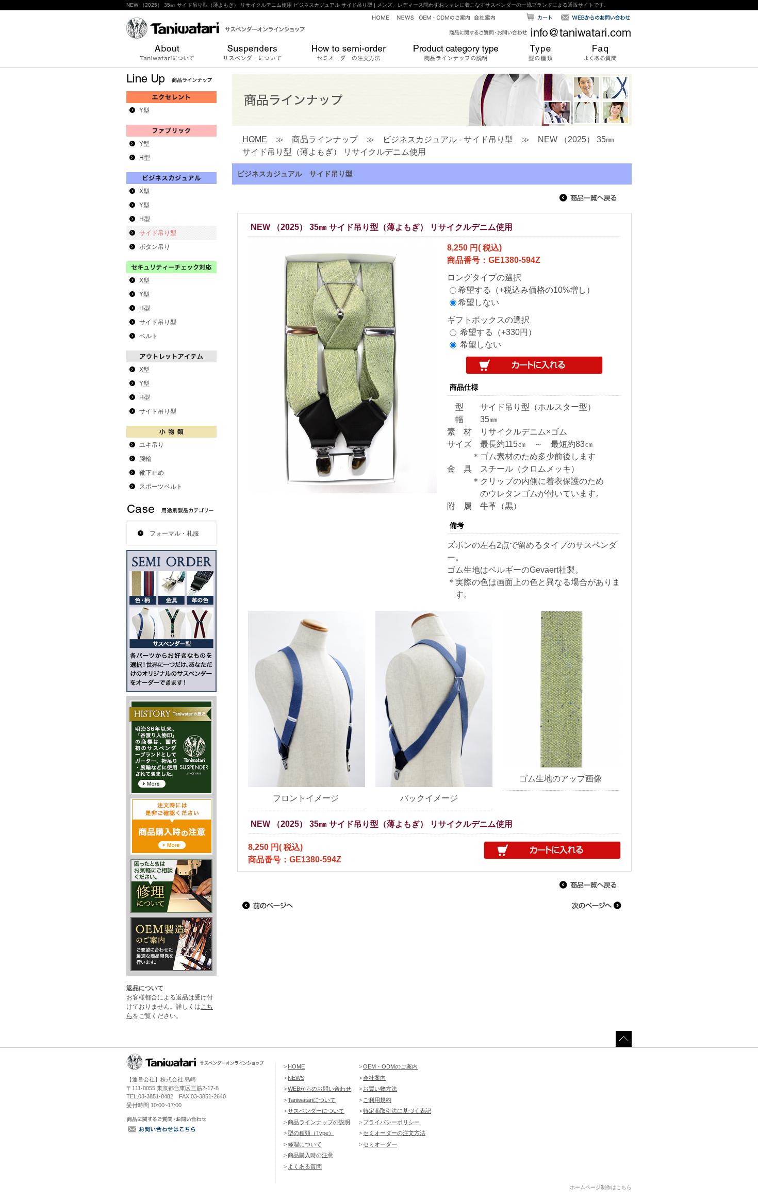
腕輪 (145, 458)
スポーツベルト (161, 486)
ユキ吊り (151, 444)
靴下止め (151, 472)
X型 (144, 191)
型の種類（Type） (311, 1133)
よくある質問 (305, 1166)
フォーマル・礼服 (174, 533)
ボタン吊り (154, 247)
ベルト (148, 336)
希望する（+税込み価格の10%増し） (526, 290)
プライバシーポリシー (391, 1122)
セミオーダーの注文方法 (394, 1133)
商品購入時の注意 (310, 1155)
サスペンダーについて (316, 1111)
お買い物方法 (380, 1089)
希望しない (478, 302)
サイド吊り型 (157, 233)
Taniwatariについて (312, 1100)
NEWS (296, 1078)
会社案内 (374, 1078)
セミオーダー (380, 1144)
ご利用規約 (377, 1100)
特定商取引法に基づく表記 (397, 1111)
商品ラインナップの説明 (319, 1122)
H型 (144, 157)
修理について (305, 1144)
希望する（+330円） (498, 332)
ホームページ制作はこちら (601, 1187)
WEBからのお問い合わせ (319, 1089)
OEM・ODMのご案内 (390, 1066)
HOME (254, 139)
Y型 (144, 110)
